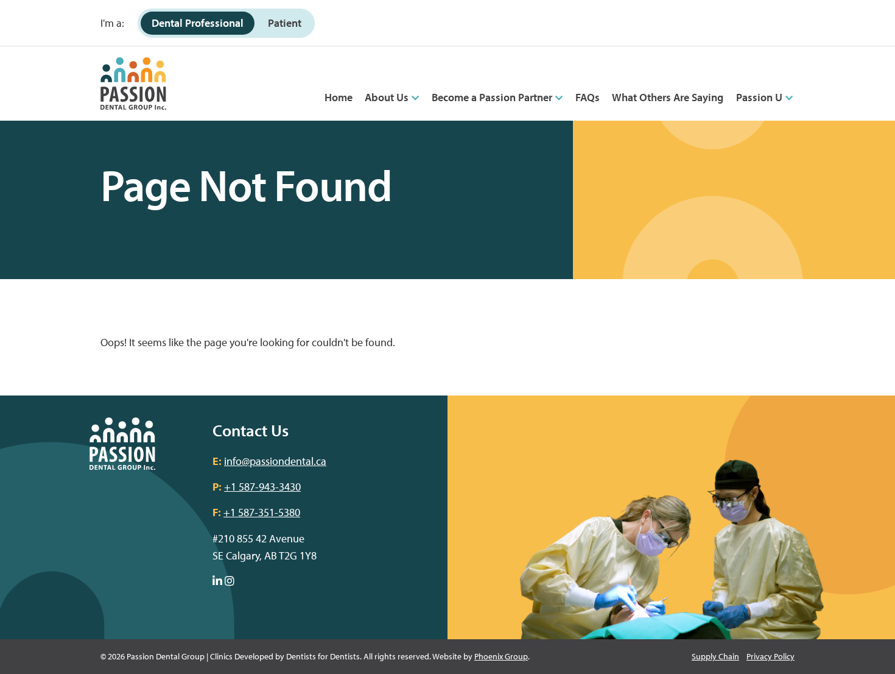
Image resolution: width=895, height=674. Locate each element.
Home (339, 97)
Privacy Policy (770, 656)
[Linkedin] (217, 581)
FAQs (587, 97)
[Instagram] (229, 581)
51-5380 (282, 512)
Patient (284, 23)
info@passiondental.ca (275, 461)
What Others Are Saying (667, 97)
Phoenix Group (501, 656)
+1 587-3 (243, 512)
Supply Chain (715, 656)
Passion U (759, 97)
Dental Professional (198, 23)
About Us (387, 97)
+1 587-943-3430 (262, 487)
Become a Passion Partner (492, 97)
